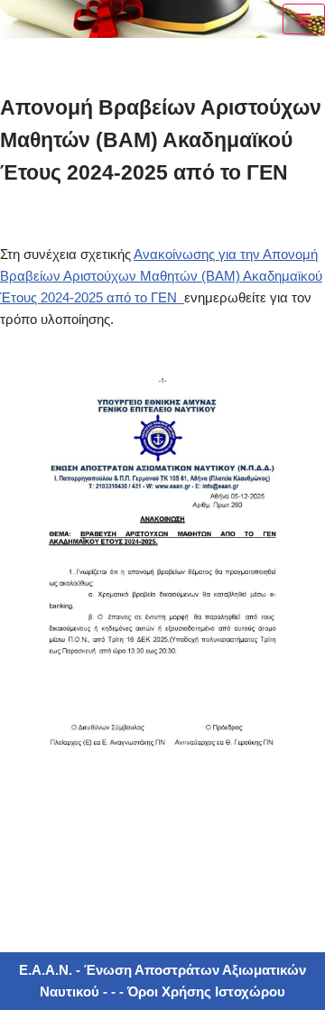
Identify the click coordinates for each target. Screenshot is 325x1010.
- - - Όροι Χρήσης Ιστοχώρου (192, 991)
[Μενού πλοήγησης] (304, 19)
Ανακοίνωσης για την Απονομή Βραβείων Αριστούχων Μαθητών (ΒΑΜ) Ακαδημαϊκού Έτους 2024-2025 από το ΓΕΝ (161, 275)
